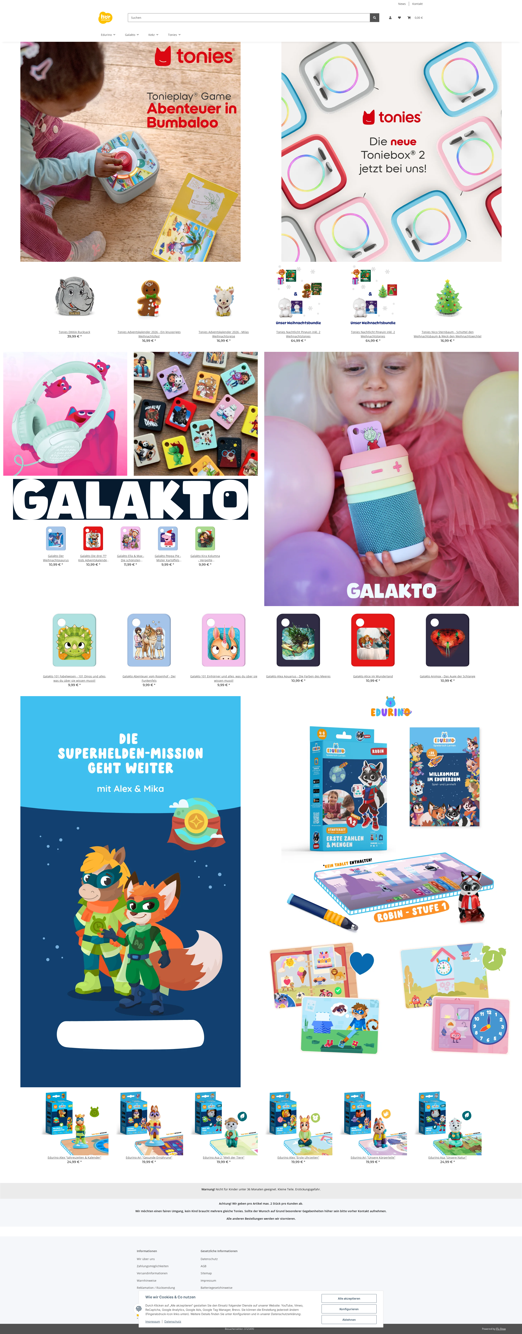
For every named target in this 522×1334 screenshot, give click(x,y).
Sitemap (206, 1273)
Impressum (152, 1321)
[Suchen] (374, 17)
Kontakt (417, 4)
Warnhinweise (146, 1280)
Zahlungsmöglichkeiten (153, 1266)
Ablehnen (349, 1319)
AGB (203, 1266)
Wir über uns (146, 1259)
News (402, 4)
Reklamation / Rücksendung (156, 1288)
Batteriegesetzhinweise (216, 1288)
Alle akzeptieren (349, 1298)
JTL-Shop (501, 1329)
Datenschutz (172, 1321)
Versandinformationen (152, 1273)
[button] (390, 18)
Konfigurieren (349, 1309)
